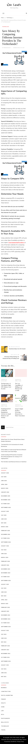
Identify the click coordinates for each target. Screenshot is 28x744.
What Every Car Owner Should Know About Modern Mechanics (12, 440)
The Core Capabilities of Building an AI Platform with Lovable (19, 387)
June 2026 (4, 480)
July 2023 (3, 588)
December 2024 (5, 534)
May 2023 (3, 596)
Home (2, 707)
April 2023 (4, 599)
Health (3, 703)
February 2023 (5, 607)
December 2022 (5, 615)
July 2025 (3, 515)
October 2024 (5, 538)
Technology (5, 26)
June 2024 (4, 553)
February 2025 (5, 530)
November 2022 (5, 619)
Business (4, 687)
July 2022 (3, 634)
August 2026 (5, 473)
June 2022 (4, 638)
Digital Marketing (7, 695)
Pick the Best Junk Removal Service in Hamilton (13, 462)
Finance (3, 699)
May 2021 (3, 676)
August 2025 (5, 511)
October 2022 (5, 623)
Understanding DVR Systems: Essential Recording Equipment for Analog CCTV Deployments (11, 456)
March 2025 (4, 526)
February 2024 (5, 561)
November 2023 (5, 573)
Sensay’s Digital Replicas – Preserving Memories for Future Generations (20, 412)
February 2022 (5, 646)
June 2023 (4, 592)
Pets (2, 714)
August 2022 (5, 630)
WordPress (13, 741)
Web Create (14, 4)
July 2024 (3, 550)
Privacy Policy (20, 741)
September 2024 (6, 542)
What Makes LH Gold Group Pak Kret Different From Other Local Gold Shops (13, 450)
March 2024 (4, 557)
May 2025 (3, 523)
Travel (3, 730)
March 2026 (4, 488)
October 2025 (5, 503)
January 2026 (5, 492)
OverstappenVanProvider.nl (16, 242)
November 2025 (5, 499)
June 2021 (4, 672)
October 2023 (5, 576)
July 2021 (3, 669)
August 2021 (5, 665)
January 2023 (5, 611)
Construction (5, 691)
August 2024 (5, 546)
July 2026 (3, 476)
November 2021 (5, 653)
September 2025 (6, 507)
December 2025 (5, 496)
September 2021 (6, 661)
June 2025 (4, 519)
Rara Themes (23, 739)
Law (2, 710)
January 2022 (5, 649)
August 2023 (5, 584)
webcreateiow (7, 47)
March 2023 (4, 603)
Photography (5, 718)
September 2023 (6, 580)
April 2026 (4, 484)
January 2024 (5, 565)
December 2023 (5, 569)
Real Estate (5, 722)
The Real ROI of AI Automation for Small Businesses (12, 445)
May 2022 (3, 642)
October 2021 (5, 657)
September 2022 (6, 626)
